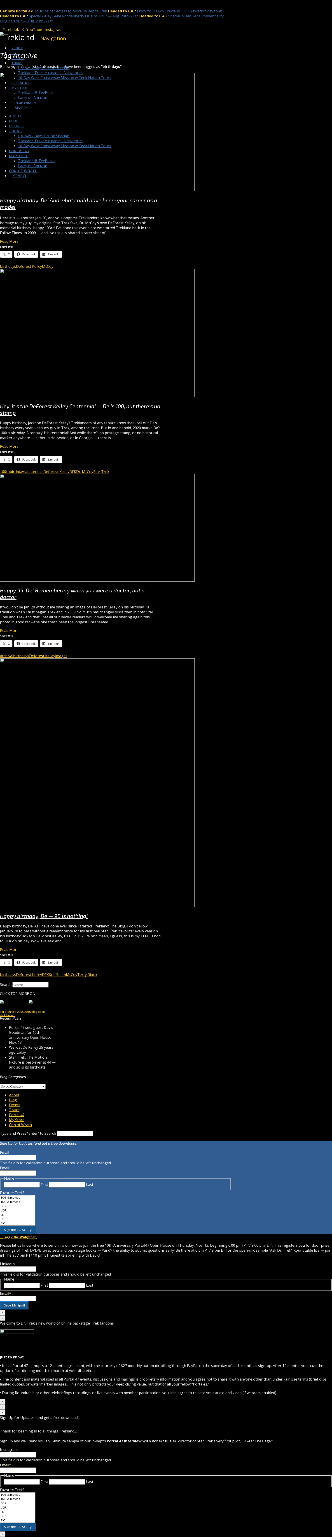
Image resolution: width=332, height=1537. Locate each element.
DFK (72, 471)
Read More (9, 241)
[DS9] (17, 1206)
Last (89, 1184)
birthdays (8, 266)
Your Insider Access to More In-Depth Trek (53, 11)
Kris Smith (57, 974)
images (61, 655)
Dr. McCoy (84, 471)
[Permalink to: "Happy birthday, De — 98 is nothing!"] (97, 905)
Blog (13, 1099)
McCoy (47, 266)
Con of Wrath (20, 1124)
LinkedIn (7, 1263)
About (14, 1094)
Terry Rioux (87, 974)
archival (6, 655)
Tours (14, 1109)
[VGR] (17, 1210)
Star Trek (101, 471)
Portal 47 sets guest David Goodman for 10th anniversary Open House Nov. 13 (31, 1035)
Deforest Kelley (29, 266)
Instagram (9, 1449)
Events (14, 1104)
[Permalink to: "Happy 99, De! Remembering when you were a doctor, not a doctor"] (97, 580)
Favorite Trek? (12, 1192)
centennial (34, 471)
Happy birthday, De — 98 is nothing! (44, 916)
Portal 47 (16, 1114)
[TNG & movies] (17, 1202)
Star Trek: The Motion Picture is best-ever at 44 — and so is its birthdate (32, 1062)
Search (6, 984)
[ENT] (17, 1215)
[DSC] (17, 1219)
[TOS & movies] (17, 1197)
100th (5, 471)
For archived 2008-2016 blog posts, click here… (23, 1013)
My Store (16, 1119)
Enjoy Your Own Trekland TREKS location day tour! (165, 11)
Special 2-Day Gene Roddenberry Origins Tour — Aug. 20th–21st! (69, 16)
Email (4, 1152)
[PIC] (17, 1223)
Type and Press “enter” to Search (28, 1133)
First (44, 1184)
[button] (50, 38)
